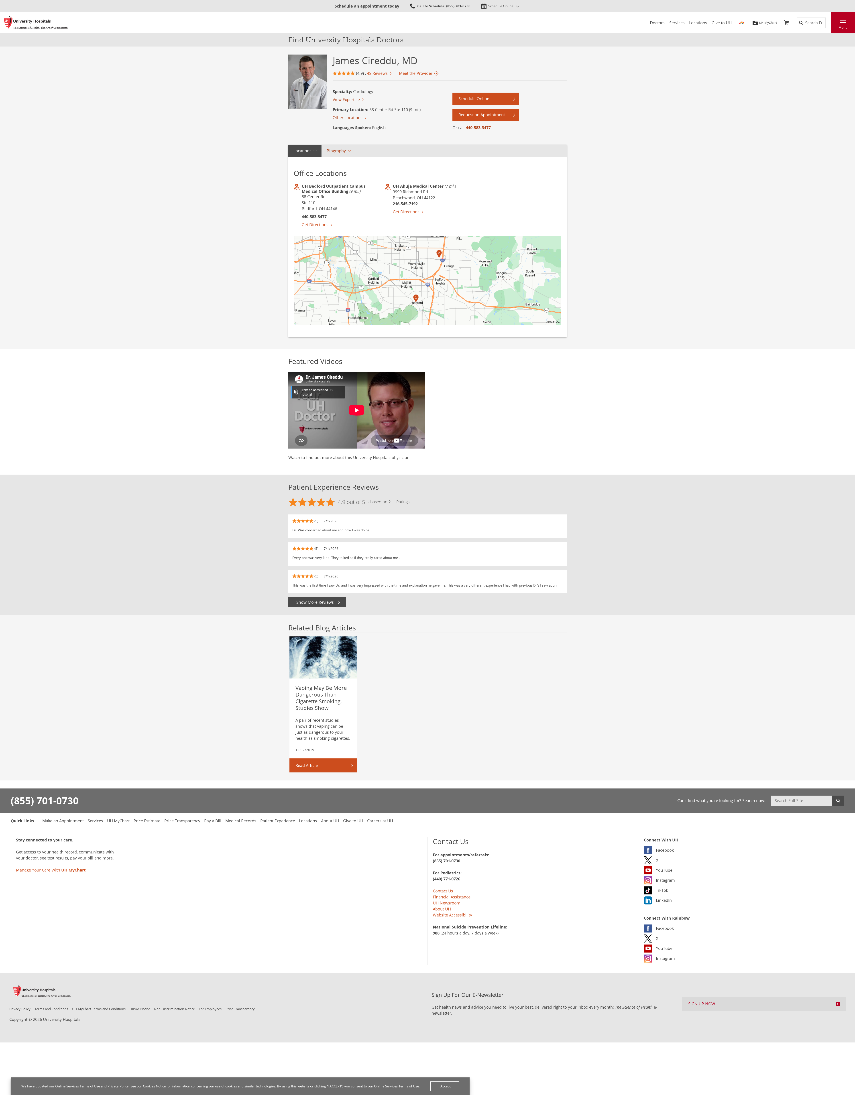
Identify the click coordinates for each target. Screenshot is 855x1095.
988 (436, 933)
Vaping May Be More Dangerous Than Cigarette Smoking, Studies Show (321, 697)
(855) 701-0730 (45, 800)
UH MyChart (768, 23)
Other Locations (347, 117)
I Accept (445, 1086)
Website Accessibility (452, 915)
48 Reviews (377, 73)
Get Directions (315, 224)
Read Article (306, 765)
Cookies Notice (154, 1086)
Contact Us (443, 891)
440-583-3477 (478, 127)
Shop (786, 23)
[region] (427, 280)
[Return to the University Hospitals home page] (36, 22)
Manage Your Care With (51, 870)
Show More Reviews (315, 602)
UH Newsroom (446, 903)
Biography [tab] (336, 150)
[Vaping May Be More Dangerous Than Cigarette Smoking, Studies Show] (323, 657)
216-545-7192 (405, 203)
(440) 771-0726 (446, 879)
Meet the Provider (415, 73)
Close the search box (828, 23)
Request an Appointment (481, 114)
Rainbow (742, 23)
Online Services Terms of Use (77, 1086)
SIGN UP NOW (701, 1003)
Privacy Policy (118, 1086)
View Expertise (346, 99)
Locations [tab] (302, 150)
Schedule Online (500, 6)
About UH (442, 909)
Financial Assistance (451, 897)
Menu (843, 27)
